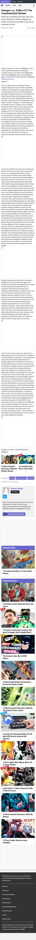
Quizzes (20, 1)
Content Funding (7, 911)
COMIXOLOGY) (9, 79)
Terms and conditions (8, 894)
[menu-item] (8, 5)
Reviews (31, 478)
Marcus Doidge (8, 28)
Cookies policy (6, 902)
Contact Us (5, 890)
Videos (14, 1)
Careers (4, 915)
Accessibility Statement (9, 906)
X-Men (12, 478)
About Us (4, 886)
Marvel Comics (21, 478)
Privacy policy (6, 898)
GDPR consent (6, 919)
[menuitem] (5, 1)
